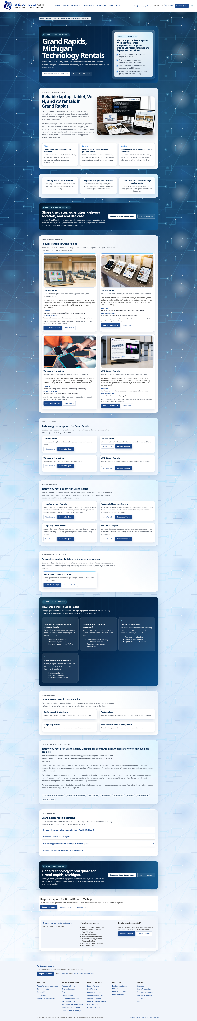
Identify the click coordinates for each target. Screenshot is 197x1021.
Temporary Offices (48, 800)
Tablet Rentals (107, 290)
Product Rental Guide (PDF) (72, 1010)
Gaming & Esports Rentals (92, 943)
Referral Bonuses (119, 991)
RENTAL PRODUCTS (71, 5)
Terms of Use (147, 1017)
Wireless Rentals (118, 795)
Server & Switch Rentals (91, 930)
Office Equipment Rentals (92, 936)
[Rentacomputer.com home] (23, 5)
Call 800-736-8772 (146, 216)
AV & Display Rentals (110, 371)
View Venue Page (52, 585)
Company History (43, 989)
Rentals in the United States (73, 1004)
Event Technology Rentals (55, 504)
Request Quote (181, 6)
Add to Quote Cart (52, 328)
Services (140, 986)
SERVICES (101, 5)
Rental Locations (68, 1001)
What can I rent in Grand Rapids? (56, 837)
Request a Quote (65, 449)
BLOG (118, 5)
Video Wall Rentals (94, 998)
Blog (139, 1001)
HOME (57, 5)
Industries (141, 998)
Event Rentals (92, 1004)
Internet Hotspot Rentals (97, 1001)
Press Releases (118, 994)
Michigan (75, 18)
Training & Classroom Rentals (114, 504)
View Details (69, 328)
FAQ (111, 5)
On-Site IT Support (109, 525)
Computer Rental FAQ (70, 998)
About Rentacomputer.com (47, 986)
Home (42, 18)
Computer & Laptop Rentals (93, 927)
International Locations (71, 1007)
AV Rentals (130, 795)
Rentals (48, 18)
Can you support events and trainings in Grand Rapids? (66, 843)
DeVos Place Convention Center (58, 574)
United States (65, 18)
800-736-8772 (158, 6)
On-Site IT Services (144, 995)
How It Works (67, 995)
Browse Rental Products (81, 74)
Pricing (65, 992)
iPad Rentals (92, 989)
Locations (56, 18)
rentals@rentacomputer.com (142, 6)
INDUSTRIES (88, 5)
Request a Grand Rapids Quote (56, 74)
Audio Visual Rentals (95, 995)
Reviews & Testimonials (46, 998)
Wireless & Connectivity (54, 371)
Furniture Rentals (94, 1007)
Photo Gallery (42, 995)
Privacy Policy (135, 1017)
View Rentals (50, 449)
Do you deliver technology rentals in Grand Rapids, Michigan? (68, 830)
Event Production (144, 989)
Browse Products (66, 907)
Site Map (156, 1017)
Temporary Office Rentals (55, 525)
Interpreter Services (145, 992)
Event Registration (142, 795)
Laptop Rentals (50, 290)
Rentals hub (59, 926)
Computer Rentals (94, 992)
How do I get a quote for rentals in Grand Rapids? (63, 850)
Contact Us (41, 992)
